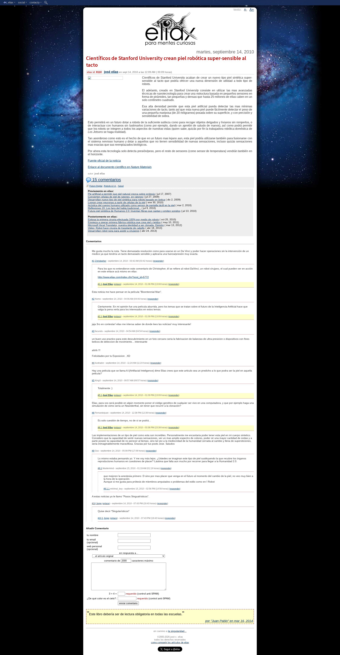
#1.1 (100, 284)
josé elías (111, 72)
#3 (93, 331)
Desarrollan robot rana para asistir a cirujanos (113, 230)
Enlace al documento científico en (120, 167)
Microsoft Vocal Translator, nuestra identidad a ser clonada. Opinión (126, 225)
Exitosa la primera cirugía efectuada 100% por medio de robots (123, 219)
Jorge (99, 503)
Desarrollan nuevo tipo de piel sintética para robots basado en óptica (126, 199)
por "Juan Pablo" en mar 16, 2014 (229, 621)
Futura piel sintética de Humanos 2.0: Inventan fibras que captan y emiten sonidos (134, 211)
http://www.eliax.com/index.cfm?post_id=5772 (123, 277)
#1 (93, 261)
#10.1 (100, 518)
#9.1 (100, 468)
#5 (93, 380)
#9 (93, 451)
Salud (121, 186)
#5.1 (100, 395)
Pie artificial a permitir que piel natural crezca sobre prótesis (121, 193)
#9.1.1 (107, 489)
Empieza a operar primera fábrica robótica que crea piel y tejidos (124, 222)
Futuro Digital (95, 186)
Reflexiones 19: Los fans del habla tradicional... (114, 208)
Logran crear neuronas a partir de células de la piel (116, 202)
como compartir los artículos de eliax (170, 642)
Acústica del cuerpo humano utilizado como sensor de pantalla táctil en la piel (131, 205)
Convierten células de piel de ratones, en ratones (115, 196)
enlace (117, 284)
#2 (93, 299)
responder (158, 261)
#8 (93, 413)
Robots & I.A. (110, 186)
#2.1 (100, 316)
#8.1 (100, 427)
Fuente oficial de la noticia (104, 160)
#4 (93, 363)
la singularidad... (177, 631)
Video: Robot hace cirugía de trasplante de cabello (116, 228)
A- (245, 9)
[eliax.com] (170, 28)
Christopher (100, 261)
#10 (94, 503)
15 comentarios (106, 179)
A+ (252, 9)
